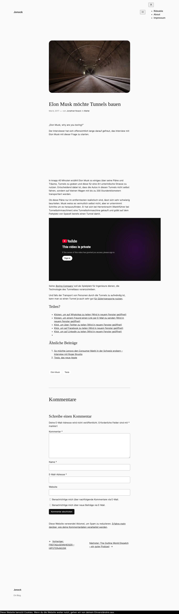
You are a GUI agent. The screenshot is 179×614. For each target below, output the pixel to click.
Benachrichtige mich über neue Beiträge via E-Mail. (78, 505)
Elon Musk (55, 372)
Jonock (18, 12)
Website (53, 487)
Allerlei (86, 111)
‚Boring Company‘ (64, 286)
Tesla (67, 372)
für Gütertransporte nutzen (108, 298)
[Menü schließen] (151, 5)
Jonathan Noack (74, 111)
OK (116, 612)
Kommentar (56, 431)
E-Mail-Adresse (58, 474)
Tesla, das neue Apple (65, 357)
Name (53, 462)
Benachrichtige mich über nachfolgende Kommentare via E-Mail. (85, 499)
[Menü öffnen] (142, 12)
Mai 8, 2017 (54, 111)
